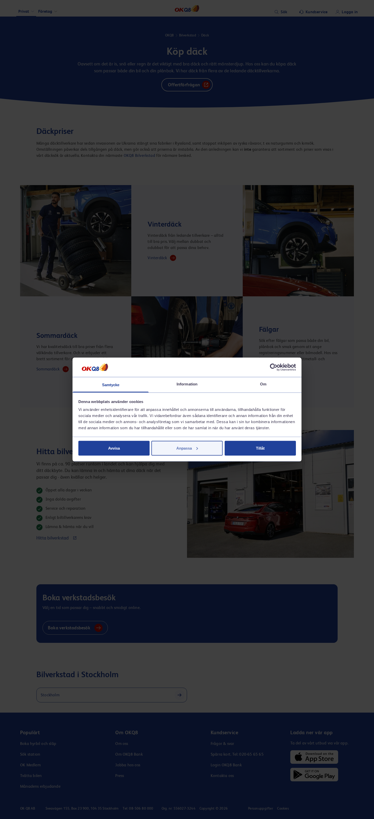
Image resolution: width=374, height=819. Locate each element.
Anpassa (184, 448)
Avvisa (114, 448)
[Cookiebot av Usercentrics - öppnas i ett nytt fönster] (273, 367)
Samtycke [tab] (111, 385)
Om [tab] (263, 384)
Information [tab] (187, 384)
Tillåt (260, 448)
